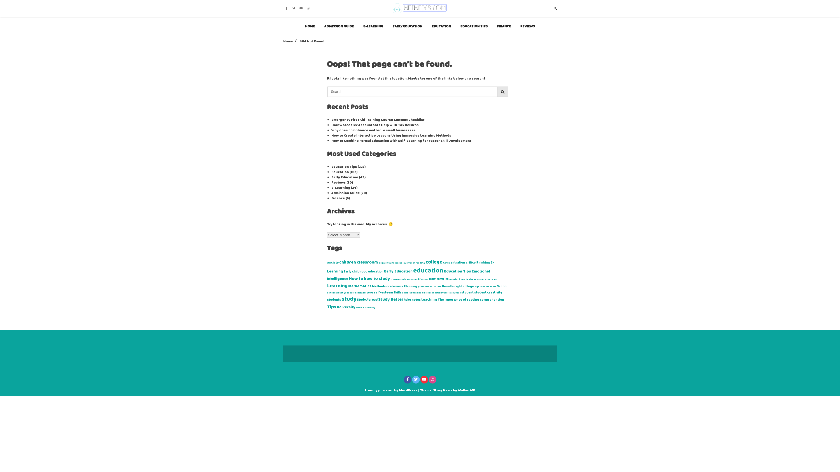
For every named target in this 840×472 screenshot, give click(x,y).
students (334, 299)
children (347, 262)
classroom (367, 262)
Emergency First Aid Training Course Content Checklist (378, 120)
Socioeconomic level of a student (441, 293)
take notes (412, 299)
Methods (379, 286)
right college (464, 286)
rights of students (485, 287)
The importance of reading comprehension (471, 299)
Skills (397, 292)
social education (412, 293)
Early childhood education (363, 271)
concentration (454, 262)
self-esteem (383, 292)
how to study (377, 278)
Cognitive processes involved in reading (402, 263)
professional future (429, 287)
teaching (429, 300)
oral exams (394, 286)
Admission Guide (339, 26)
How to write (439, 279)
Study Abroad (367, 299)
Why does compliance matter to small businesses (373, 130)
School (502, 286)
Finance (504, 26)
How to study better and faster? (409, 279)
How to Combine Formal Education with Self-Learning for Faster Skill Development (401, 141)
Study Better (391, 299)
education (428, 271)
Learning (337, 286)
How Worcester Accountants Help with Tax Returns (375, 125)
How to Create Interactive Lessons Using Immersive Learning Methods (391, 136)
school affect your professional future (350, 293)
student (467, 292)
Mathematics (359, 286)
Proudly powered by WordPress (391, 390)
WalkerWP (466, 390)
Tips (331, 307)
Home (310, 26)
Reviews (527, 26)
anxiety (333, 262)
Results (448, 286)
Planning (410, 286)
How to (356, 278)
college (433, 262)
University (346, 307)
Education (441, 26)
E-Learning (373, 26)
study (349, 299)
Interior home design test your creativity (473, 279)
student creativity (488, 292)
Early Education (407, 26)
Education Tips (474, 26)
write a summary (365, 308)
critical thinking (478, 262)
